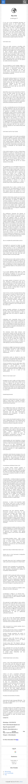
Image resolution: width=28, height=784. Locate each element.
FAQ (6, 774)
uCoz (21, 781)
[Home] (14, 12)
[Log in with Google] (15, 752)
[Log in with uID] (12, 752)
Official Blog (8, 771)
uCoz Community (9, 773)
